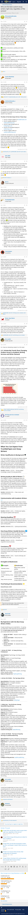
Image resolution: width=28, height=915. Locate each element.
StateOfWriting (16, 729)
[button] (1, 907)
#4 (26, 161)
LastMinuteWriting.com (10, 132)
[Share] (25, 21)
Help (23, 909)
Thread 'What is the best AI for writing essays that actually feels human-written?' (14, 859)
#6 (26, 205)
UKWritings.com (8, 129)
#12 (26, 785)
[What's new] (23, 1)
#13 (26, 809)
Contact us (3, 909)
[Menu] (2, 1)
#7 (26, 256)
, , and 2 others (14, 313)
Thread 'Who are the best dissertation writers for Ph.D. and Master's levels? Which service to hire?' (15, 845)
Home (2, 911)
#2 (26, 82)
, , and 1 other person (15, 97)
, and (14, 335)
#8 (26, 323)
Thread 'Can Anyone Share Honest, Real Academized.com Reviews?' (13, 852)
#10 (26, 420)
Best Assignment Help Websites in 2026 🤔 (13, 873)
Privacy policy (18, 909)
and (7, 177)
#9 (26, 344)
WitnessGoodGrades (6, 13)
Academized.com (22, 119)
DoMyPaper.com (8, 126)
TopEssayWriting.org (9, 122)
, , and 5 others (14, 151)
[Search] (26, 1)
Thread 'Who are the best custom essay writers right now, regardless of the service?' (15, 831)
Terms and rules (10, 909)
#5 (26, 187)
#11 (26, 619)
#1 (26, 21)
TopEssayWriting (17, 674)
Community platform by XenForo (13, 913)
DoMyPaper (17, 700)
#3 (26, 106)
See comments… (4, 901)
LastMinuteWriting (19, 757)
